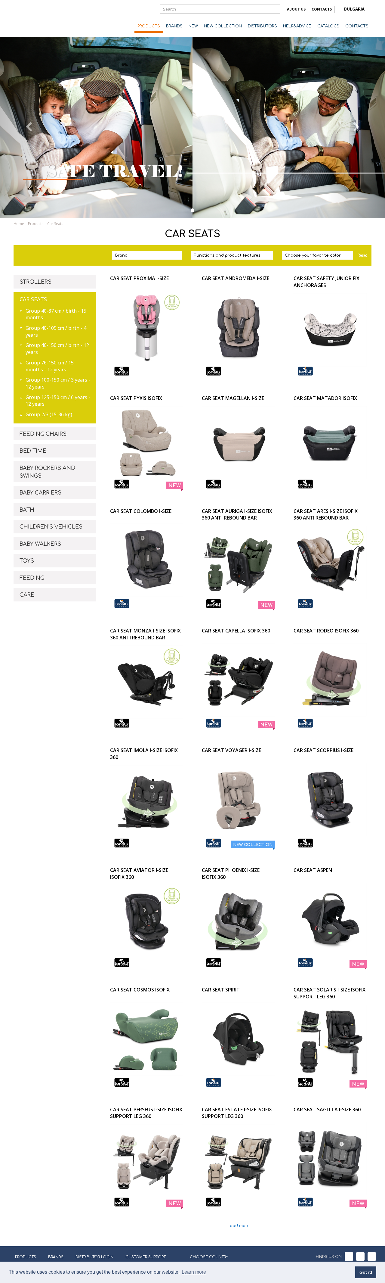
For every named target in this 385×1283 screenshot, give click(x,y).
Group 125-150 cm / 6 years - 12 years (58, 400)
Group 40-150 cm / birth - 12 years (57, 348)
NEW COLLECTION (223, 26)
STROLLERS (35, 282)
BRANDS (174, 26)
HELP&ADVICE (297, 26)
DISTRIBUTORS (262, 26)
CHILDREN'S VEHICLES (51, 527)
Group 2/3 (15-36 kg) (49, 414)
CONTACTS (322, 9)
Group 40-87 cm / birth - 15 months (56, 314)
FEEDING (32, 578)
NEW (193, 26)
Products (35, 223)
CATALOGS (328, 26)
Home (19, 223)
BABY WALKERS (40, 544)
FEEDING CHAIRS (43, 434)
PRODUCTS (148, 26)
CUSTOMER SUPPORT (145, 1257)
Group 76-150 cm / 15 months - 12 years (50, 366)
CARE (27, 595)
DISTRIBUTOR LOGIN (94, 1257)
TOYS (27, 561)
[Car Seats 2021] (192, 210)
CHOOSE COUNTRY (209, 1257)
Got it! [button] (365, 1272)
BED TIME (33, 451)
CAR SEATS (33, 299)
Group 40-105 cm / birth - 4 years (56, 331)
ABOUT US (296, 9)
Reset (362, 255)
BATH (27, 510)
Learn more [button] (194, 1272)
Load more (238, 1226)
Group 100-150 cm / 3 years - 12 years (58, 383)
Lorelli (38, 19)
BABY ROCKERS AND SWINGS (47, 472)
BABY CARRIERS (40, 493)
